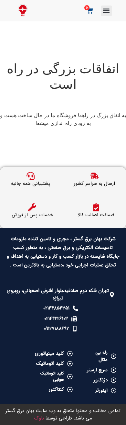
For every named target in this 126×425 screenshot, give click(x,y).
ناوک (39, 418)
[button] (106, 11)
